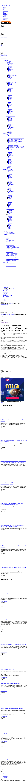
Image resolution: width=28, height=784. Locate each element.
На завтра (8, 62)
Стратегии (5, 234)
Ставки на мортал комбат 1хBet (13, 247)
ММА (4, 13)
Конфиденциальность (8, 773)
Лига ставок (11, 127)
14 (7, 288)
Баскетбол (5, 11)
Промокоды (8, 168)
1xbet (9, 228)
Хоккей (4, 8)
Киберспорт (5, 14)
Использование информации (9, 774)
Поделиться (3, 58)
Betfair (9, 107)
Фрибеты (8, 167)
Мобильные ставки (7, 169)
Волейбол (5, 15)
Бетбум (9, 90)
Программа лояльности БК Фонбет (16, 135)
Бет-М (9, 99)
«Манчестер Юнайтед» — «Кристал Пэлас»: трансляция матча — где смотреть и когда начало (13, 568)
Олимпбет (10, 88)
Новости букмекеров (10, 233)
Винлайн (10, 83)
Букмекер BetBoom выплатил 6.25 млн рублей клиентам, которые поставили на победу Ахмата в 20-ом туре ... (13, 462)
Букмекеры (5, 81)
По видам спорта (9, 63)
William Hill (10, 104)
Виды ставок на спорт (11, 266)
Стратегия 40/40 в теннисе (12, 253)
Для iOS (7, 171)
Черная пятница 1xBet (11, 260)
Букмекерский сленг (10, 264)
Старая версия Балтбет (11, 250)
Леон (9, 91)
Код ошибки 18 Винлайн (11, 256)
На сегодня (8, 61)
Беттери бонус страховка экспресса (16, 147)
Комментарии (4, 55)
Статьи (4, 243)
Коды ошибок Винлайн (11, 255)
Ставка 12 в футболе (10, 246)
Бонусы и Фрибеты (7, 133)
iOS (4, 296)
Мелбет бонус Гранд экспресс (15, 141)
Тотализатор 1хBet (10, 245)
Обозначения (12, 299)
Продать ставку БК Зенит (11, 254)
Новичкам (5, 262)
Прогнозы (5, 60)
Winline (11, 303)
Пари (9, 89)
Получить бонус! (4, 304)
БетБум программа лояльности (15, 139)
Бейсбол (5, 16)
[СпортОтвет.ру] (11, 4)
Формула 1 (5, 18)
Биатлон (5, 19)
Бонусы (7, 148)
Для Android (8, 190)
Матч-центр (5, 230)
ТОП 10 (5, 290)
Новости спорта (9, 232)
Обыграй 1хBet (9, 248)
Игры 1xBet (8, 261)
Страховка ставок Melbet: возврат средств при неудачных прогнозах (17, 143)
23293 (12, 288)
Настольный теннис (12, 75)
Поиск (4, 300)
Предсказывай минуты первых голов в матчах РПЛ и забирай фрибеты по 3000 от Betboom (12, 526)
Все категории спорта (5, 5)
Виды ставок (6, 299)
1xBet (9, 102)
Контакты (5, 776)
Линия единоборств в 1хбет (7, 759)
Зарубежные (8, 100)
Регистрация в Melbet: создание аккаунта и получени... (13, 593)
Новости (5, 231)
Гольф (9, 70)
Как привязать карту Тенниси (12, 257)
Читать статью (4, 601)
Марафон (10, 120)
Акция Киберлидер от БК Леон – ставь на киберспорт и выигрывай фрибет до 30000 (13, 483)
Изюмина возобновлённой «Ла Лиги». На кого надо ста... (13, 644)
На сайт (5, 29)
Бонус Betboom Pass (12, 140)
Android (7, 296)
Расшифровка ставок (10, 263)
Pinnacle (10, 106)
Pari (9, 175)
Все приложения (9, 170)
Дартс (9, 71)
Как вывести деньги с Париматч (8, 619)
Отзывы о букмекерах (10, 116)
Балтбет (10, 98)
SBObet (10, 109)
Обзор (2, 29)
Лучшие (7, 114)
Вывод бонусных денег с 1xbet (7, 669)
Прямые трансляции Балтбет (12, 259)
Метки (2, 56)
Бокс (4, 12)
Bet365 (9, 105)
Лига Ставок (11, 93)
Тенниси (10, 92)
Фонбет (10, 84)
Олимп (9, 121)
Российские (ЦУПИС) (11, 82)
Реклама (5, 777)
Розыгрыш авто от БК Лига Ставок (16, 138)
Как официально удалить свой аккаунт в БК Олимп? (12, 708)
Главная (2, 314)
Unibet (9, 110)
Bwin (9, 113)
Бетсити (10, 85)
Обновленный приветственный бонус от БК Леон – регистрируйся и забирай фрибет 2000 (12, 504)
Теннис (4, 9)
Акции (7, 134)
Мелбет (10, 95)
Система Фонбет (9, 252)
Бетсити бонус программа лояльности (16, 136)
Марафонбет (11, 86)
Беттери (10, 97)
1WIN (9, 103)
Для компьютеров (10, 209)
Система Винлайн (10, 249)
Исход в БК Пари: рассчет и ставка (8, 733)
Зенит (9, 96)
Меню (2, 311)
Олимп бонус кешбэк (13, 145)
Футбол (5, 7)
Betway (10, 112)
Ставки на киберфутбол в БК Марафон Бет (10, 683)
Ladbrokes (10, 111)
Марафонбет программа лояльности (16, 146)
